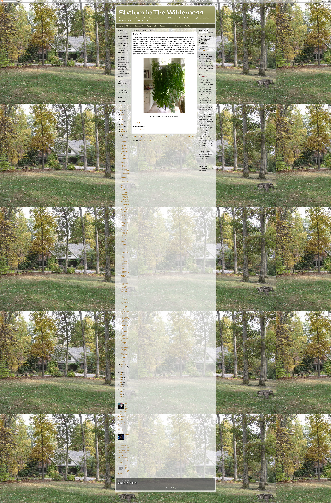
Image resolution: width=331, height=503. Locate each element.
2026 (121, 396)
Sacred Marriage (124, 238)
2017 (121, 375)
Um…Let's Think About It (125, 360)
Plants (187, 26)
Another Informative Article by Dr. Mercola (123, 446)
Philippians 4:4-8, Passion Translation (123, 430)
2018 (121, 377)
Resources (164, 26)
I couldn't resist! (123, 256)
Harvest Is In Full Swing (124, 276)
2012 (121, 107)
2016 (121, 372)
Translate (204, 50)
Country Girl (204, 76)
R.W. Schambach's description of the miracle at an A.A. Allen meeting (122, 417)
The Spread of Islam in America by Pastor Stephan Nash (124, 213)
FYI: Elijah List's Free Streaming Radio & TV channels (125, 328)
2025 (121, 394)
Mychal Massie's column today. (124, 244)
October (123, 138)
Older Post (191, 136)
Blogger (175, 488)
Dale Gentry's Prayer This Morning (124, 181)
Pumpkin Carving (123, 249)
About (128, 26)
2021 (121, 384)
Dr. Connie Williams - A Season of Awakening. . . (125, 336)
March (123, 119)
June (122, 126)
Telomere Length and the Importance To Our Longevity (124, 285)
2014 (121, 112)
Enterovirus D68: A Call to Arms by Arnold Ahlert (125, 197)
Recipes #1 (139, 26)
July (122, 129)
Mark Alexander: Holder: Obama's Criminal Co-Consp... (125, 156)
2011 (121, 105)
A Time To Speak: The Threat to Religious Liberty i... (124, 232)
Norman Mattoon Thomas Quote (124, 355)
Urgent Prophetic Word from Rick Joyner (124, 190)
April (122, 122)
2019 (121, 379)
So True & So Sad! (124, 303)
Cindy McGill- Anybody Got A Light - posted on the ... (125, 320)
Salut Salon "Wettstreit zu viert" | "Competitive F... (125, 172)
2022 (121, 387)
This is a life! (124, 291)
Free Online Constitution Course (125, 308)
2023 (121, 389)
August (123, 131)
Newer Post (137, 136)
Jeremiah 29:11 (121, 87)
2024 (121, 391)
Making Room (124, 177)
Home (120, 26)
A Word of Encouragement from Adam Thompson (125, 148)
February (123, 117)
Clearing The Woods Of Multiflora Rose (124, 343)
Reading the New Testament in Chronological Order (123, 424)
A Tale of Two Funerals (124, 253)
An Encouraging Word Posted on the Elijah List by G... (125, 297)
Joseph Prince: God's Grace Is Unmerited (123, 451)
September (124, 134)
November (124, 364)
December (124, 367)
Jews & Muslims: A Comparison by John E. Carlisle (125, 204)
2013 (121, 110)
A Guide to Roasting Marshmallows (125, 262)
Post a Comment (140, 129)
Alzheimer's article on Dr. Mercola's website (125, 164)
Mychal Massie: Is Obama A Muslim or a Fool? (125, 224)
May (122, 124)
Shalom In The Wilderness (161, 12)
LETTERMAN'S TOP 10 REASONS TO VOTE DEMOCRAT (125, 270)
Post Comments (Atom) (146, 140)
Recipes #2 (151, 26)
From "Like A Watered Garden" (124, 141)
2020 (121, 382)
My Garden (176, 26)
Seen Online (124, 220)
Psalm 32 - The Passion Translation (123, 456)
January (123, 114)
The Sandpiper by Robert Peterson (124, 349)
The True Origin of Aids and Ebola (125, 313)
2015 (121, 370)
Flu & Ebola (124, 279)
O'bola (122, 185)
